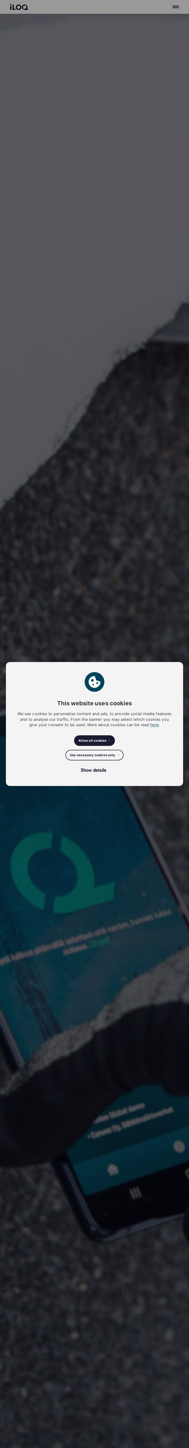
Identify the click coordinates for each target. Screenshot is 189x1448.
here (154, 724)
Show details (93, 770)
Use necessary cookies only (92, 755)
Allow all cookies (92, 740)
